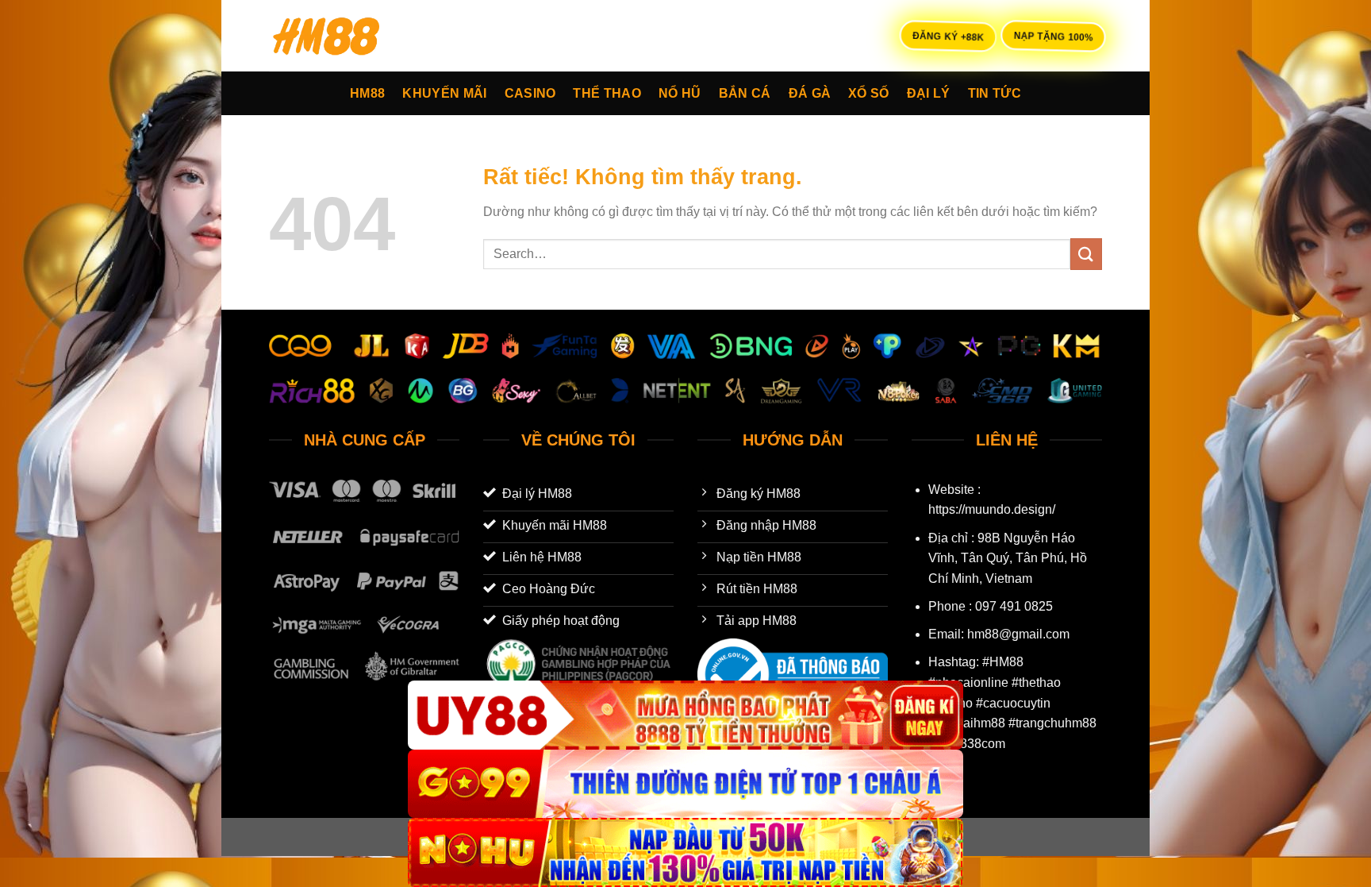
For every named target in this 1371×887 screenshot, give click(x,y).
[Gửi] (1086, 253)
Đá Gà (810, 93)
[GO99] (685, 784)
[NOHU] (685, 852)
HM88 (367, 93)
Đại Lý (928, 93)
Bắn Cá (745, 93)
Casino (530, 93)
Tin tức (994, 93)
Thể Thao (607, 93)
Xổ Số (868, 93)
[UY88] (685, 715)
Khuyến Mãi (444, 93)
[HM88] (348, 35)
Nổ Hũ (680, 93)
